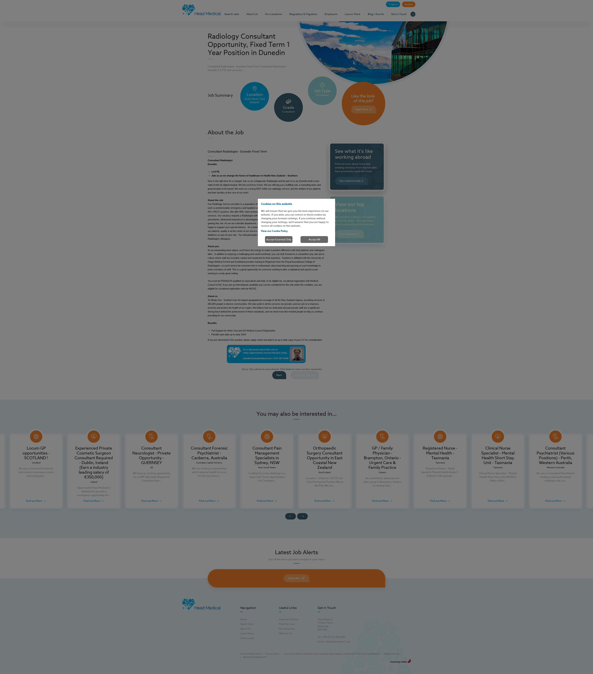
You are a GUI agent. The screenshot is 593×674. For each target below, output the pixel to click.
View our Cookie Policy (274, 231)
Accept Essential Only (278, 239)
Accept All (314, 239)
